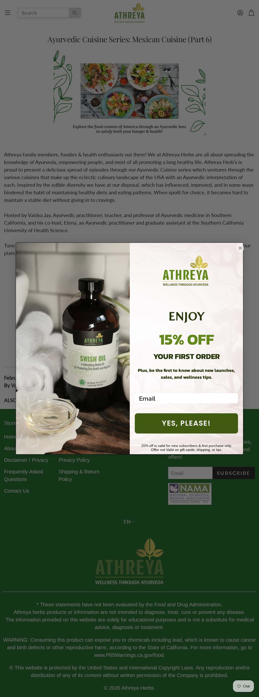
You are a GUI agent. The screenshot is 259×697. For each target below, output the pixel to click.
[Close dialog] (240, 248)
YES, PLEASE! (186, 423)
